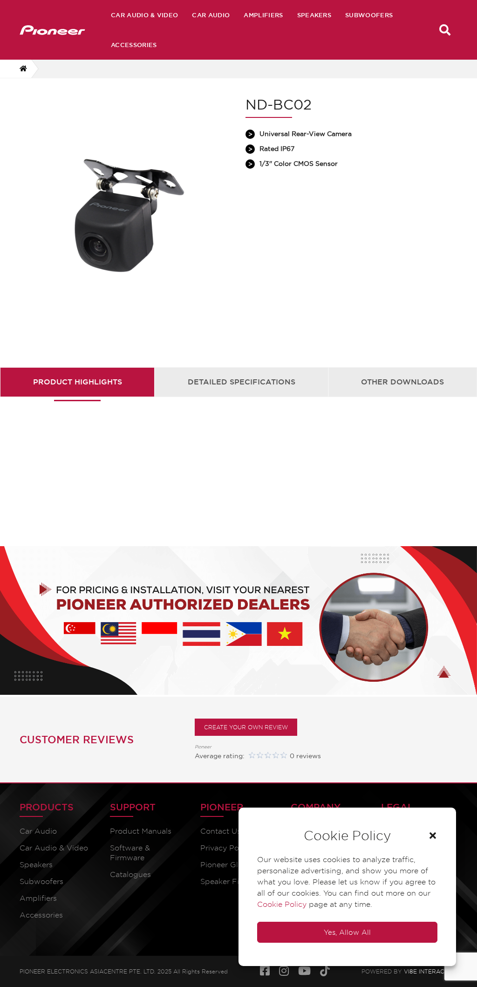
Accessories (134, 44)
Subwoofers (369, 15)
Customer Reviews (77, 739)
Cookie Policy (282, 904)
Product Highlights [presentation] (77, 381)
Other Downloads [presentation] (402, 381)
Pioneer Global (227, 865)
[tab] (77, 382)
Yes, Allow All (347, 932)
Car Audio (211, 15)
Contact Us (220, 831)
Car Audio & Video (144, 15)
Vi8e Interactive (430, 971)
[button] (432, 835)
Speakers (314, 15)
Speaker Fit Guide (233, 881)
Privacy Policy (225, 848)
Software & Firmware (130, 853)
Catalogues (130, 874)
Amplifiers (263, 15)
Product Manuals (140, 831)
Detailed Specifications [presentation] (241, 381)
